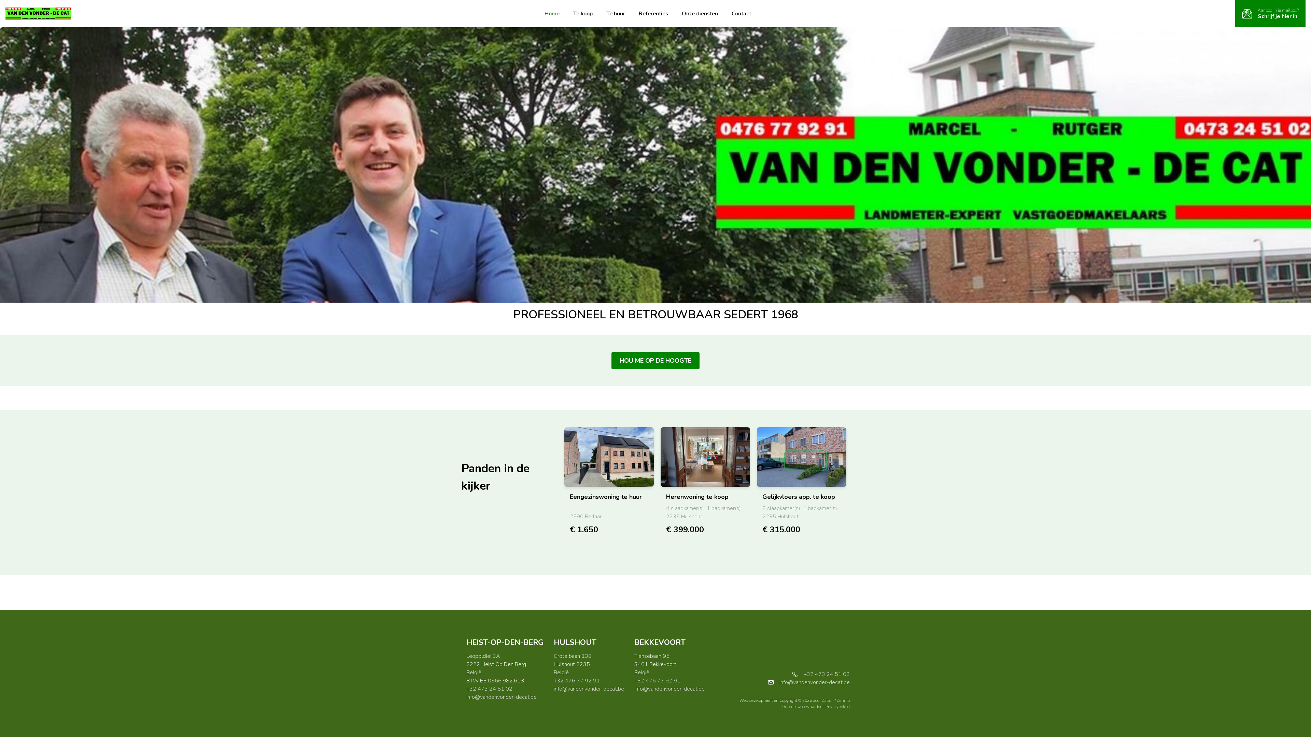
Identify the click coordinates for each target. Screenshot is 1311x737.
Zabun (828, 700)
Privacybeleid (838, 706)
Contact (741, 13)
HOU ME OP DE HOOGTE (655, 361)
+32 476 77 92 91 (577, 680)
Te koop (583, 13)
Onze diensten (700, 13)
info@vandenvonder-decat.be (501, 697)
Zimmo (843, 700)
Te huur (615, 13)
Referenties (653, 13)
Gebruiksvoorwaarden (802, 706)
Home (552, 13)
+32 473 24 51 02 (489, 689)
